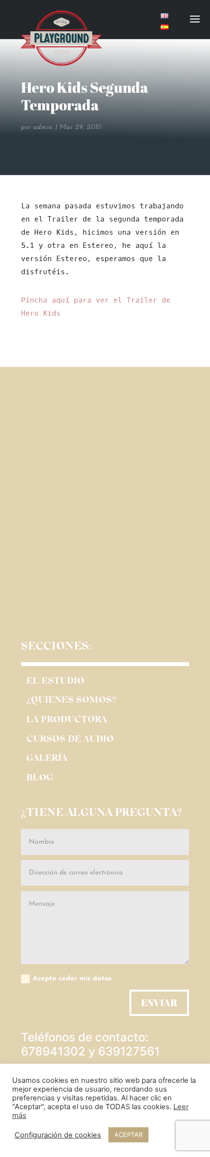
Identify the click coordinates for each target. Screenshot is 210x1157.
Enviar (159, 1002)
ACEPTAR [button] (128, 1134)
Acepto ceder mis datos (72, 978)
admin (43, 127)
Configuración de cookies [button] (58, 1135)
